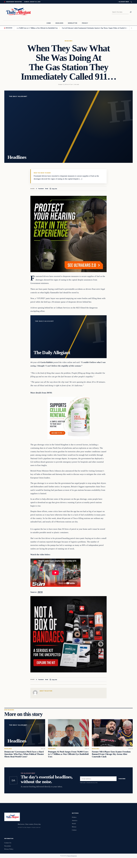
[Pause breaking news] (131, 28)
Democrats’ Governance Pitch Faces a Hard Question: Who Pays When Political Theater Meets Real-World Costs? (24, 754)
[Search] (131, 12)
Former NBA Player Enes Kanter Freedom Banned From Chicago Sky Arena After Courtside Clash (111, 754)
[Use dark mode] (131, 2)
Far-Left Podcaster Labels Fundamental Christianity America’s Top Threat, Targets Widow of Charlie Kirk (73, 28)
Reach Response (72, 855)
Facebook (41, 188)
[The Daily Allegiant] (18, 12)
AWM (40, 592)
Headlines (68, 41)
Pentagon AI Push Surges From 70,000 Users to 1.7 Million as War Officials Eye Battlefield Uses (68, 754)
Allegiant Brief (124, 1)
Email (46, 188)
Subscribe (122, 779)
